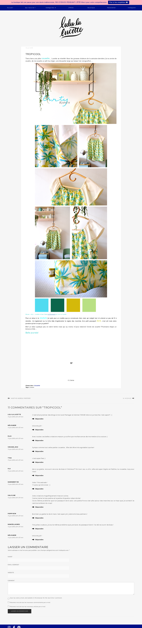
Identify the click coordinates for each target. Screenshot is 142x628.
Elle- (10, 436)
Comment (11, 580)
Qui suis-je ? (30, 7)
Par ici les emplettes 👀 (118, 2)
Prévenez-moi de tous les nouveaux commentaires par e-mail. (30, 602)
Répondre (39, 419)
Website (11, 572)
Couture (31, 387)
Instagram (132, 7)
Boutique (91, 7)
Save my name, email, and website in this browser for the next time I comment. (36, 598)
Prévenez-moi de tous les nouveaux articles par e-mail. (27, 606)
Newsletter (111, 7)
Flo (9, 468)
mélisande (12, 425)
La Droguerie (51, 314)
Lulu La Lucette (14, 414)
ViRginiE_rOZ (13, 447)
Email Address (13, 564)
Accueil (10, 7)
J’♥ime (71, 7)
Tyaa (10, 458)
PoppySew (12, 513)
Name (10, 556)
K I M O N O (127, 398)
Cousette (37, 385)
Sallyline (12, 495)
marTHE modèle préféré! (21, 398)
